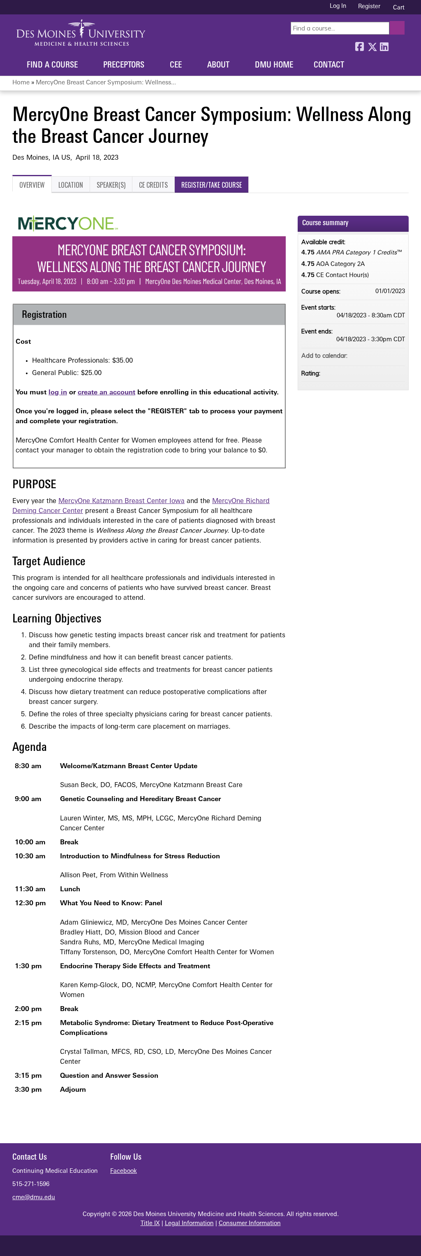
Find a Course (52, 65)
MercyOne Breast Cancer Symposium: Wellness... (106, 83)
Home (21, 83)
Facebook (359, 45)
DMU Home (274, 65)
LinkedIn (384, 45)
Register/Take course (211, 185)
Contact (329, 65)
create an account (106, 392)
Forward (396, 45)
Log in (338, 6)
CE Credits (153, 185)
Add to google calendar (366, 356)
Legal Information (189, 1224)
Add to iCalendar (388, 355)
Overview (32, 185)
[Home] (81, 32)
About (218, 65)
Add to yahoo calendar (377, 356)
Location (70, 185)
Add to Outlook (398, 356)
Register (369, 7)
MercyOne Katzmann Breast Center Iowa (121, 501)
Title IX (150, 1224)
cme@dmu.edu (33, 1198)
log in (58, 392)
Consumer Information (250, 1224)
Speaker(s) (111, 185)
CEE (176, 65)
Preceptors (123, 65)
